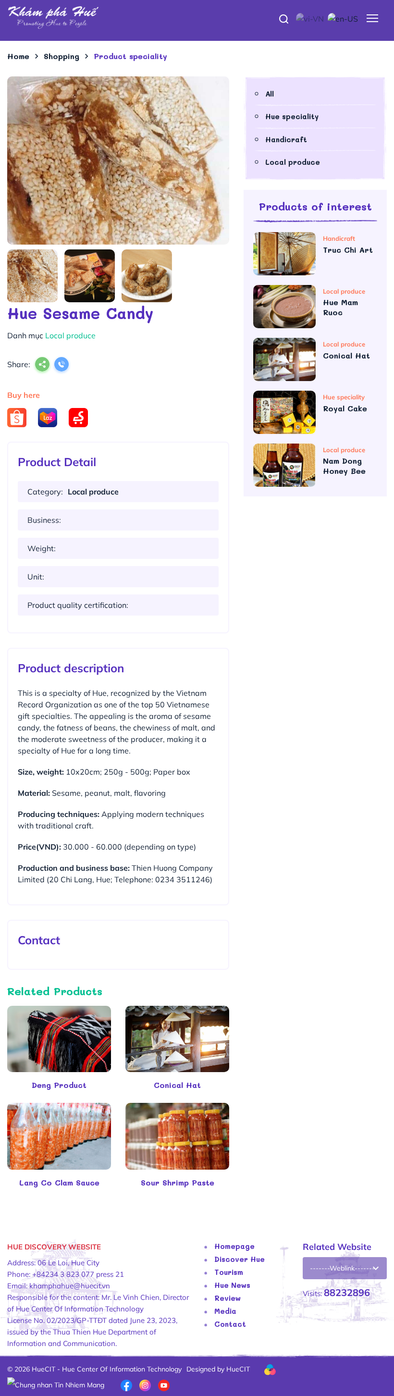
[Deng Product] (59, 1039)
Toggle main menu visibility (373, 18)
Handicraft (286, 139)
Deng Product (59, 1085)
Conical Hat (177, 1085)
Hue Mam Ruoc (340, 307)
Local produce (292, 162)
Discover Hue (239, 1259)
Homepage (234, 1246)
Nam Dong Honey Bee (346, 466)
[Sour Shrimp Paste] (177, 1136)
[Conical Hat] (177, 1039)
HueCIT (238, 1369)
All (269, 94)
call (61, 365)
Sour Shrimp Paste (177, 1182)
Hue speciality (292, 116)
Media (225, 1311)
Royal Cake (346, 408)
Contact (230, 1324)
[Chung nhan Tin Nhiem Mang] (55, 1384)
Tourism (228, 1272)
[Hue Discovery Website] (197, 17)
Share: (18, 364)
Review (227, 1298)
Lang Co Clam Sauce (59, 1182)
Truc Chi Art (349, 250)
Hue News (232, 1285)
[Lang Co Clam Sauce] (59, 1136)
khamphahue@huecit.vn (69, 1285)
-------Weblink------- (342, 1268)
